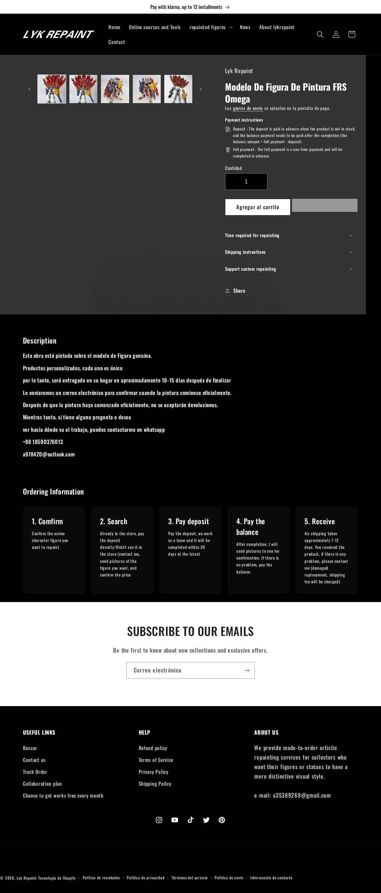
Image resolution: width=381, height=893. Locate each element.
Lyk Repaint (27, 878)
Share (239, 290)
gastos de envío (248, 108)
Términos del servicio (189, 878)
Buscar (30, 748)
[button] (324, 207)
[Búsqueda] (320, 34)
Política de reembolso (101, 878)
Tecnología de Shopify (57, 878)
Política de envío (229, 878)
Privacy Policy (153, 771)
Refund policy (153, 748)
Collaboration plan (42, 783)
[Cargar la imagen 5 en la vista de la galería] (178, 89)
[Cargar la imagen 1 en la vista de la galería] (52, 89)
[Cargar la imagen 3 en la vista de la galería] (115, 89)
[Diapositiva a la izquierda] (29, 89)
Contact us (34, 759)
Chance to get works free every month (63, 795)
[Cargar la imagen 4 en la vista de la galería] (147, 89)
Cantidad (233, 168)
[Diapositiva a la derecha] (200, 89)
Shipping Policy (155, 783)
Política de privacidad (145, 878)
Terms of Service (156, 759)
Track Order (35, 771)
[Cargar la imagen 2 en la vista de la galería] (83, 89)
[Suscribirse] (246, 670)
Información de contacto (271, 878)
